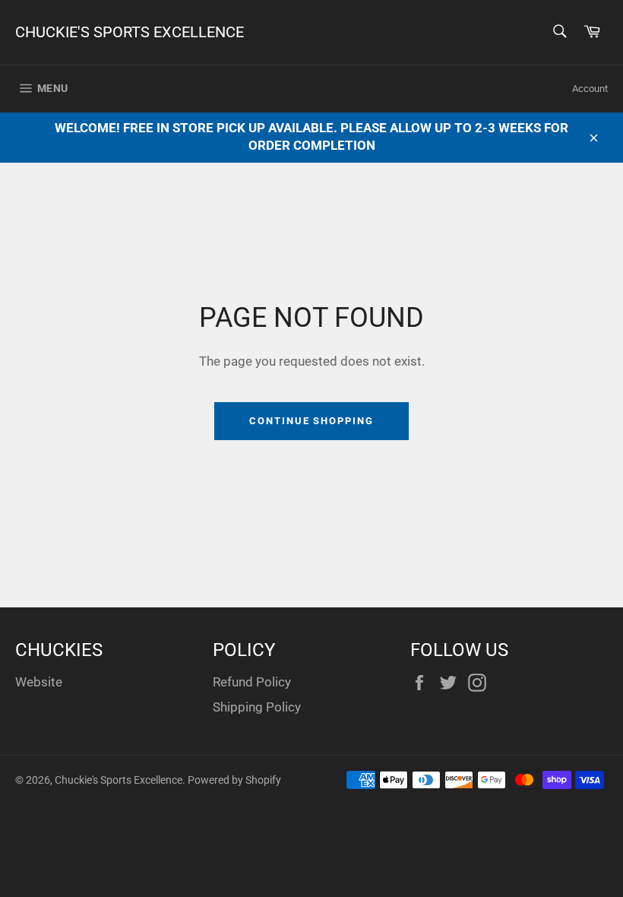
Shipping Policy (257, 707)
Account (590, 88)
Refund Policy (252, 681)
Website (38, 681)
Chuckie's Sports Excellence (129, 32)
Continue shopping (311, 420)
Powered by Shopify (234, 780)
